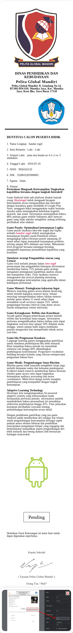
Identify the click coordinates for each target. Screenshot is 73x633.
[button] (67, 593)
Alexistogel (20, 200)
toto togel (50, 263)
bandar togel (35, 143)
